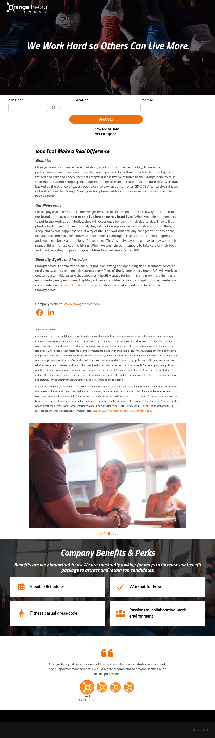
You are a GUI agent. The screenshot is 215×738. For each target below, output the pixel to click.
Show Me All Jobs (106, 129)
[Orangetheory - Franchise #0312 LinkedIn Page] (51, 313)
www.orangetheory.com (82, 304)
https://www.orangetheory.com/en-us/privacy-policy (123, 410)
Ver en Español (106, 134)
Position (147, 100)
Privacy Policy (202, 730)
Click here (77, 285)
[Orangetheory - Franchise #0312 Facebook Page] (39, 313)
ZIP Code (16, 100)
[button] (97, 533)
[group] (107, 475)
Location (82, 100)
